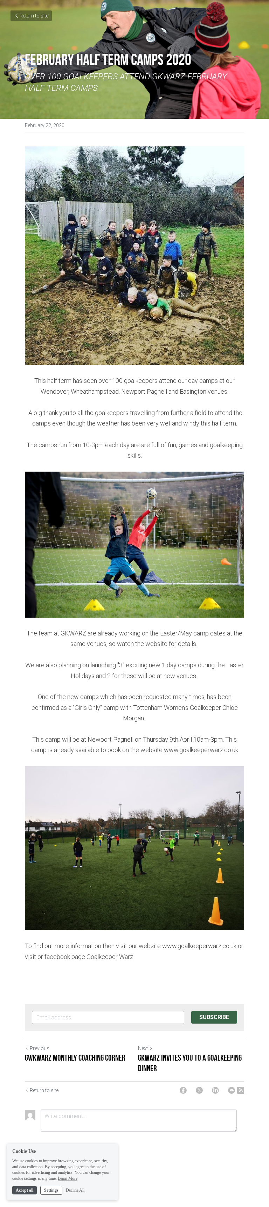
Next (143, 1048)
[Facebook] (183, 1090)
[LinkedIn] (215, 1090)
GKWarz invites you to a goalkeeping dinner (190, 1063)
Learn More (67, 1178)
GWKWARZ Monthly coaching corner (76, 1057)
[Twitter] (199, 1090)
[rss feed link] (240, 1090)
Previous (39, 1048)
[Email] (231, 1090)
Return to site (34, 16)
